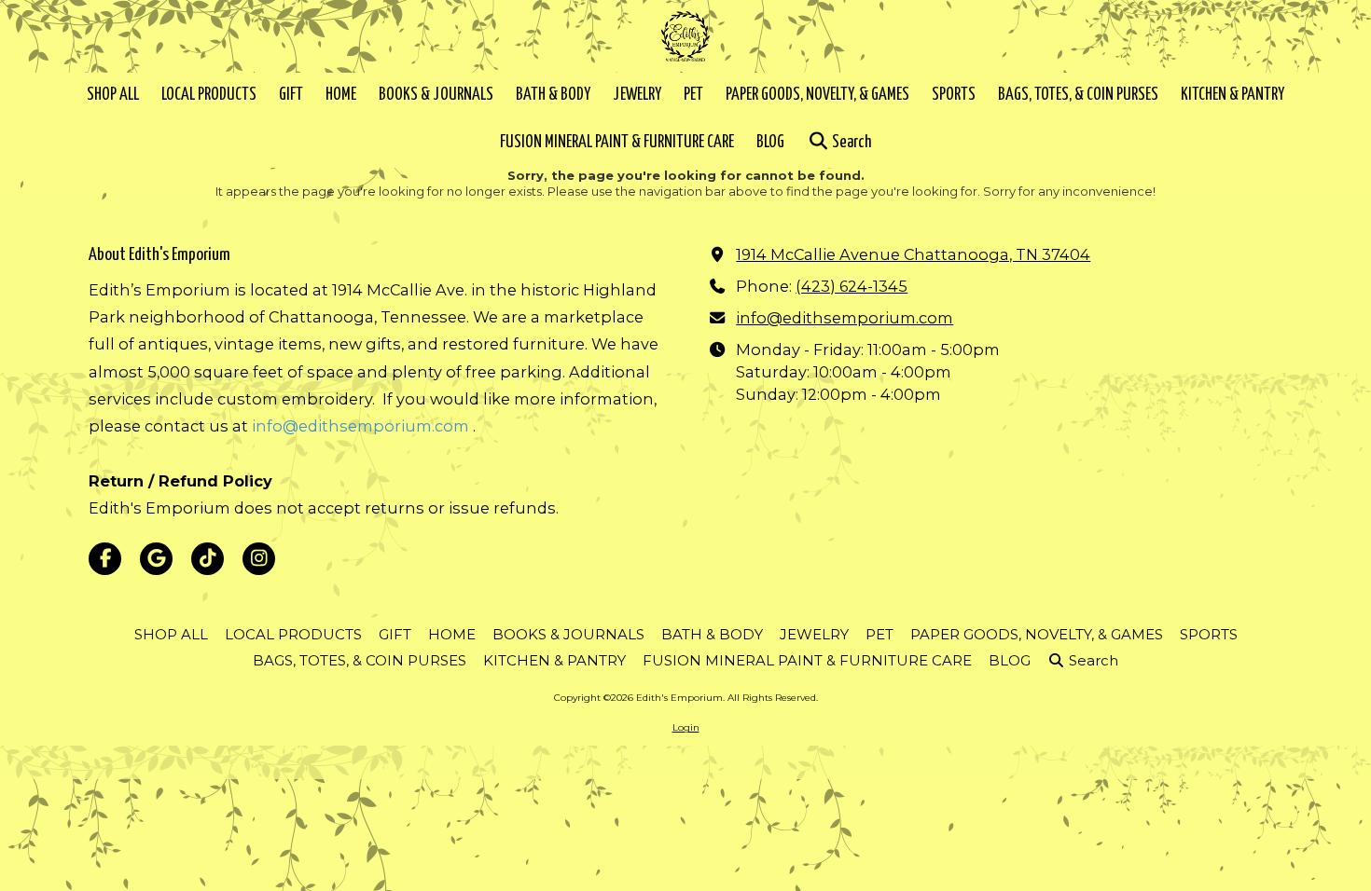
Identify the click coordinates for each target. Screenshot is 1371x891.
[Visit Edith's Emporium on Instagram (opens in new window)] (258, 558)
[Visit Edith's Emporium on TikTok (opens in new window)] (207, 558)
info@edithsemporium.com (360, 426)
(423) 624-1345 (851, 286)
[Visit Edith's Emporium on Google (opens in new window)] (156, 558)
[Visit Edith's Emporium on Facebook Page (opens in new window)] (105, 558)
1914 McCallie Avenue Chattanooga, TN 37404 (913, 254)
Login (685, 727)
